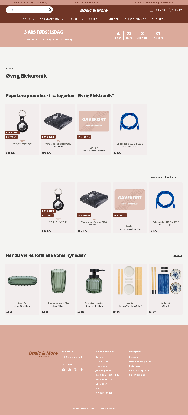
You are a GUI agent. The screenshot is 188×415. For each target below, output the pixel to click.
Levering (134, 357)
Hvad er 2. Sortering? (107, 374)
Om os (99, 357)
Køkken (75, 19)
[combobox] (29, 9)
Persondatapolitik (139, 370)
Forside (10, 68)
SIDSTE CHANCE (135, 19)
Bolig (27, 19)
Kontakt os (101, 361)
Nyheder (113, 19)
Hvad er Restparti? (106, 379)
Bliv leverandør (103, 392)
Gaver (94, 19)
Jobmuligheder (103, 370)
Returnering (136, 366)
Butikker (158, 19)
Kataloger (101, 383)
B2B (97, 388)
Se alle (178, 255)
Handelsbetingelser (140, 361)
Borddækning (50, 19)
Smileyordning (137, 374)
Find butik (101, 366)
